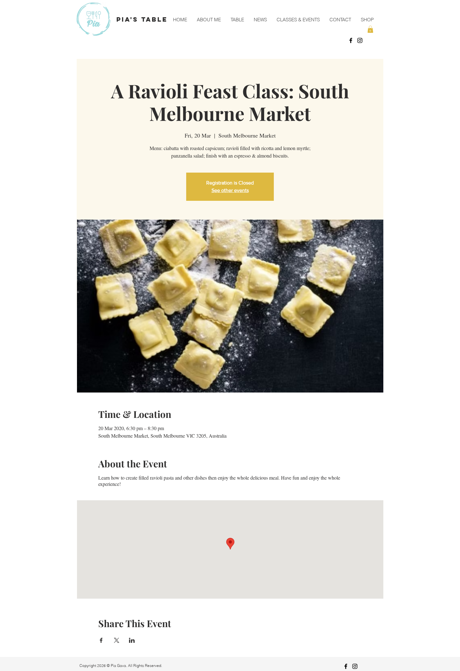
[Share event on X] (117, 640)
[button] (370, 29)
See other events (230, 190)
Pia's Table (142, 19)
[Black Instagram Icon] (359, 40)
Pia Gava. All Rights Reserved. (137, 665)
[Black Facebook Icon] (350, 40)
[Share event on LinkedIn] (132, 640)
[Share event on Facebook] (101, 640)
